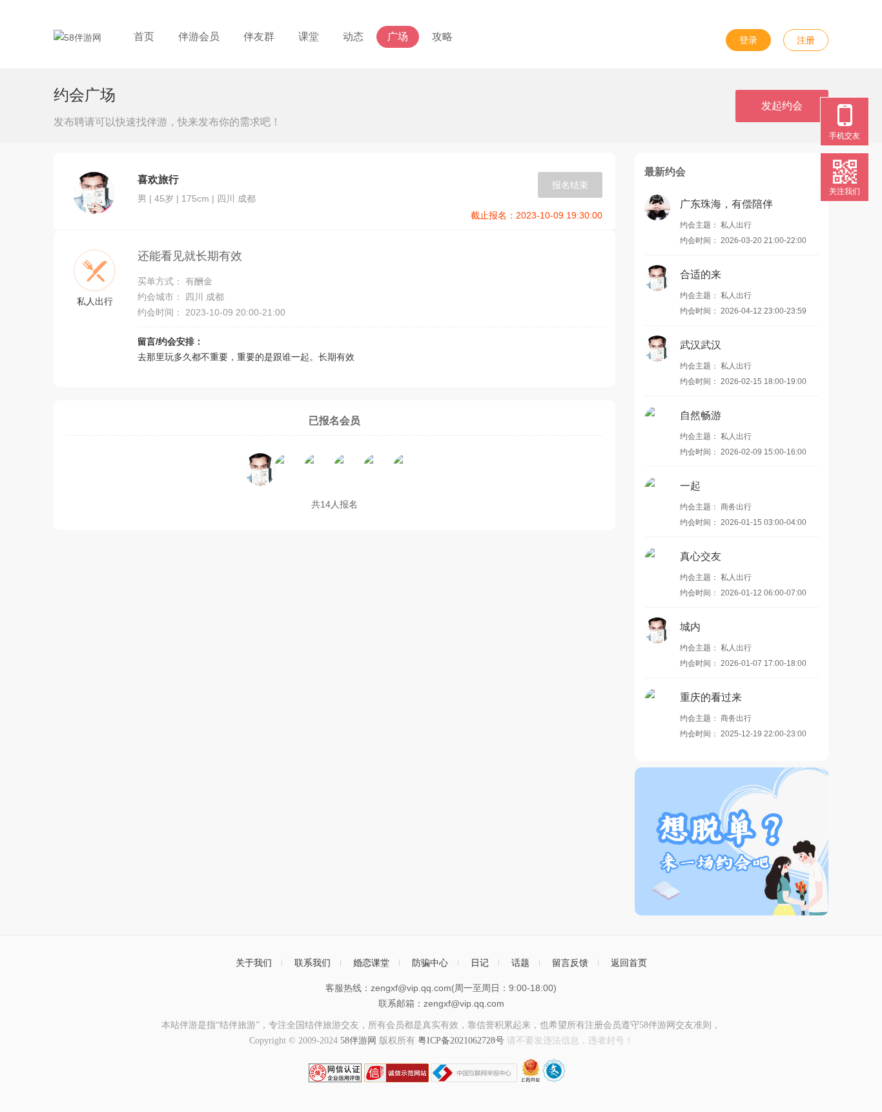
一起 (690, 485)
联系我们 (312, 962)
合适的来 (700, 274)
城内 (690, 626)
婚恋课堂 (371, 962)
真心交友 (700, 556)
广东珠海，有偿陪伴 (726, 203)
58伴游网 (358, 1040)
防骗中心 (430, 962)
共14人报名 (334, 504)
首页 (144, 36)
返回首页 (629, 962)
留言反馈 (570, 962)
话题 (520, 962)
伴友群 (258, 36)
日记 (480, 962)
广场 (397, 36)
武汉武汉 (700, 344)
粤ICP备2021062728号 (461, 1040)
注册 (806, 40)
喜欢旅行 (158, 179)
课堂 (308, 36)
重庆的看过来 (711, 697)
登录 (748, 40)
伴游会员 (199, 36)
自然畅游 (700, 415)
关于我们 (254, 962)
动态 (353, 36)
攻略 (442, 36)
